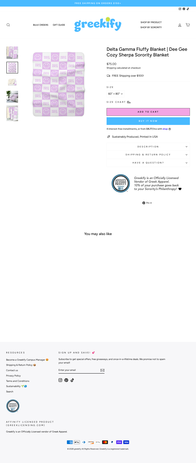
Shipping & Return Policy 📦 (21, 364)
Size (110, 87)
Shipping (111, 67)
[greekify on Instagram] (60, 380)
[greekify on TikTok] (72, 380)
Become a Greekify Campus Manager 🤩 (27, 359)
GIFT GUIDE (59, 25)
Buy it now (148, 121)
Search (9, 391)
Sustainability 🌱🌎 (16, 386)
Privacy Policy (13, 375)
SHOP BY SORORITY (151, 27)
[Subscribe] (102, 370)
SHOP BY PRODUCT (151, 22)
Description (148, 146)
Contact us (12, 370)
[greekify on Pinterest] (66, 380)
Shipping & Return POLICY (148, 154)
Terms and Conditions (17, 381)
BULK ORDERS (40, 25)
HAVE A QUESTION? (148, 162)
